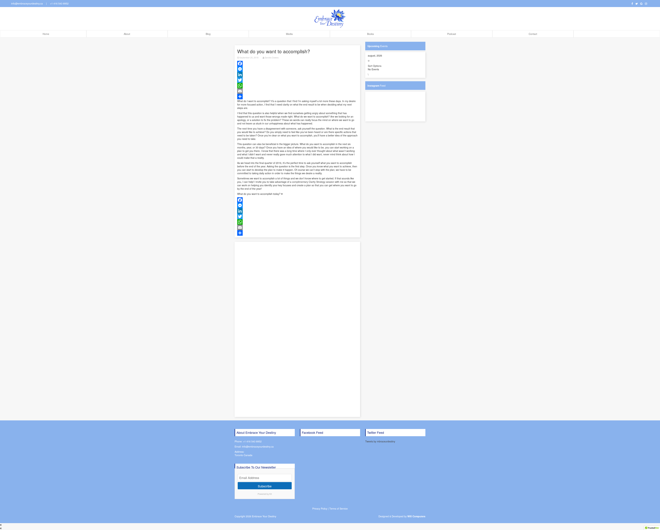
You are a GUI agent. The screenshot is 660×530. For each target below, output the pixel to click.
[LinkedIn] (297, 74)
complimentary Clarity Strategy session (313, 181)
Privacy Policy (319, 508)
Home (46, 34)
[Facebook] (297, 63)
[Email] (297, 91)
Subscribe (265, 486)
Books (370, 34)
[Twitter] (297, 80)
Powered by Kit (265, 493)
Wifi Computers (416, 516)
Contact (533, 34)
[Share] (297, 96)
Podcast (451, 34)
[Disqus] (297, 285)
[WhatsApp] (297, 85)
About (127, 34)
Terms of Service (338, 508)
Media (289, 34)
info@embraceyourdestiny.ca (27, 3)
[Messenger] (297, 69)
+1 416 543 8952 (59, 3)
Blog (208, 34)
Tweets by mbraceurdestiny (380, 441)
